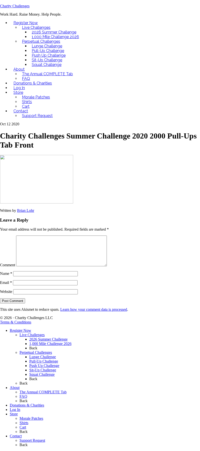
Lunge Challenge (42, 357)
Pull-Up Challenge (43, 361)
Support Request (32, 440)
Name (6, 273)
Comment (7, 265)
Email (6, 282)
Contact (16, 436)
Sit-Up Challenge (42, 370)
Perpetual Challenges (36, 352)
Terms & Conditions (15, 322)
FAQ (23, 396)
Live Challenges (32, 335)
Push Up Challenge (44, 366)
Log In (15, 410)
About (15, 388)
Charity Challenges (15, 6)
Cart (23, 427)
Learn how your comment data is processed (93, 309)
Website (6, 292)
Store (14, 414)
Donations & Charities (27, 405)
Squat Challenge (42, 374)
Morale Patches (31, 418)
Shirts (24, 423)
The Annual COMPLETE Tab (43, 392)
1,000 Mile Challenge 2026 (50, 344)
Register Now (20, 330)
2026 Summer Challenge (48, 339)
